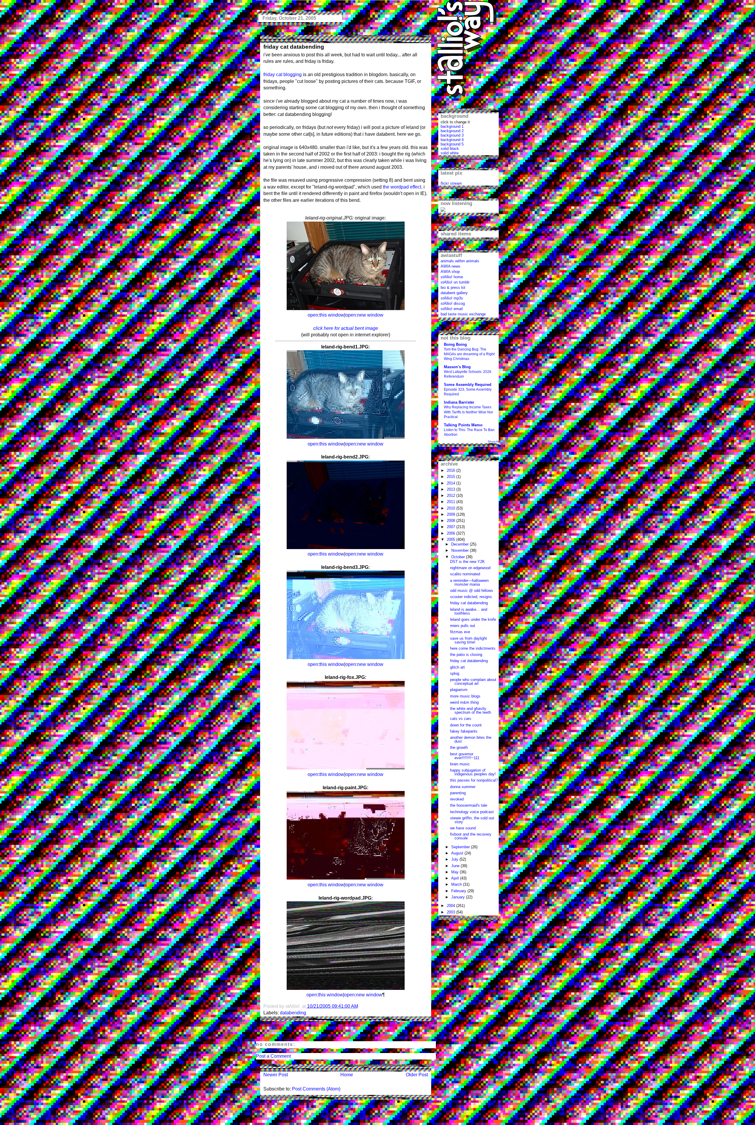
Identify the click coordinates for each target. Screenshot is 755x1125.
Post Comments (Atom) (316, 1088)
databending (293, 1012)
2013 (451, 489)
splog (454, 673)
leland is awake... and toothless (468, 611)
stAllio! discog (453, 303)
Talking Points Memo (463, 425)
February (459, 891)
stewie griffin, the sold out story (472, 820)
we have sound (463, 828)
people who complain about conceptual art (473, 681)
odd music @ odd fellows (471, 590)
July (455, 859)
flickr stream (451, 183)
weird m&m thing (464, 702)
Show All (493, 441)
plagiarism (458, 689)
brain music (460, 764)
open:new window (364, 314)
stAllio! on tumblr (455, 282)
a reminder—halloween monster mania (469, 582)
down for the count (466, 725)
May (455, 872)
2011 (451, 502)
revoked (457, 799)
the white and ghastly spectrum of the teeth (470, 710)
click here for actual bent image (345, 328)
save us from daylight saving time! (468, 640)
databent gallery (454, 293)
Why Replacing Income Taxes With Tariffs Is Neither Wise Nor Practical (468, 412)
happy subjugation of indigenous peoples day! (473, 772)
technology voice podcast (472, 812)
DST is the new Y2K (467, 561)
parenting (458, 793)
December (460, 544)
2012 (451, 495)
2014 (451, 483)
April (455, 878)
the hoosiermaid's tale (468, 805)
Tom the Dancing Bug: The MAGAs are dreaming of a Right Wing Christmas (469, 354)
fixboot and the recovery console (470, 836)
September (461, 847)
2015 (451, 476)
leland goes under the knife (473, 619)
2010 (451, 508)
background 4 (452, 139)
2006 (451, 533)
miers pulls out (462, 625)
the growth (459, 747)
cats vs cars (460, 718)
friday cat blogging (282, 74)
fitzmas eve (460, 632)
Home (346, 1074)
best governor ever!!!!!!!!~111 (464, 756)
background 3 (452, 135)
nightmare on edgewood (470, 568)
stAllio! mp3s (452, 298)
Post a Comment (273, 1056)
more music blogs (465, 696)
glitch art (457, 667)
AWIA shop (450, 271)
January (458, 897)
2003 (451, 912)
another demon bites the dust (470, 739)
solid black (450, 148)
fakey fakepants (463, 731)
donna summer (462, 787)
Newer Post (275, 1074)
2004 (451, 905)
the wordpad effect (402, 186)
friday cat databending (293, 47)
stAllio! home (452, 277)
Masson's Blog (457, 367)
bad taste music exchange (463, 314)
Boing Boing (455, 344)
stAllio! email (452, 309)
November (460, 550)
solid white (450, 153)
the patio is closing (466, 654)
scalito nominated (465, 574)
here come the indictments (472, 648)
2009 (451, 514)
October (458, 557)
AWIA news (450, 266)
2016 (451, 470)
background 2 (452, 131)
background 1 (452, 126)
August (458, 853)
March (457, 884)
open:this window (326, 314)
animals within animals (460, 261)
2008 (451, 520)
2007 (451, 527)
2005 (451, 539)
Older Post (417, 1074)
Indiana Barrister (459, 402)
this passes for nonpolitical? (474, 780)
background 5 (452, 144)
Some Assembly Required (467, 384)
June (456, 866)
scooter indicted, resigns (471, 597)
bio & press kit (453, 287)
